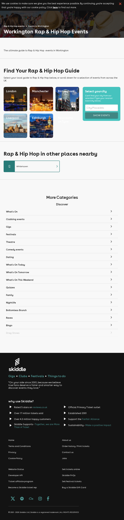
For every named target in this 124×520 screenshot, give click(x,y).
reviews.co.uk (40, 407)
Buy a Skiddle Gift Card (74, 487)
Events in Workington (38, 26)
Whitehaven (33, 166)
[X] (12, 499)
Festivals (37, 376)
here (55, 7)
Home (11, 440)
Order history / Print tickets (75, 446)
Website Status (16, 469)
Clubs (23, 376)
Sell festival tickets (72, 481)
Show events (101, 115)
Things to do (57, 376)
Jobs (64, 458)
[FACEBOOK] (48, 499)
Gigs (11, 376)
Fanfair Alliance (91, 419)
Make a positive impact (98, 425)
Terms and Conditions (19, 446)
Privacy (12, 452)
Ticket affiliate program (20, 481)
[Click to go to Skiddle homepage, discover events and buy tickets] (17, 364)
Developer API (15, 475)
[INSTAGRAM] (40, 499)
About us (66, 440)
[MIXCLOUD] (31, 499)
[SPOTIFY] (21, 499)
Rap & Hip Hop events (14, 26)
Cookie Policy (15, 458)
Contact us (67, 452)
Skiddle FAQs (68, 475)
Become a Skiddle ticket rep (22, 487)
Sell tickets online (71, 469)
